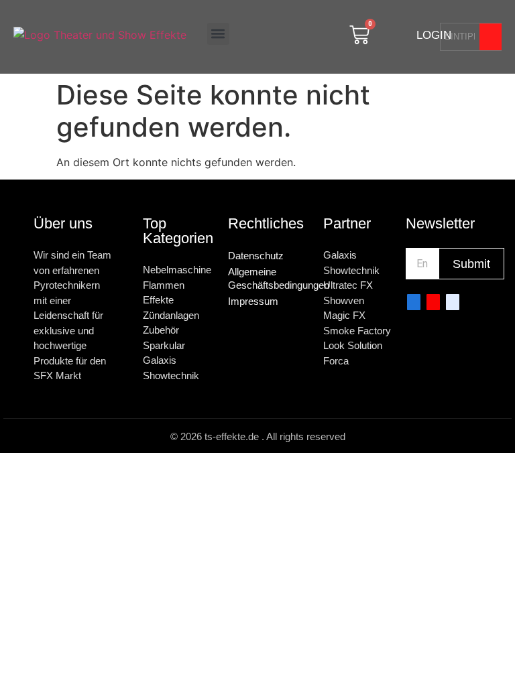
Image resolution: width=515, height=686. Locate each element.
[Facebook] (413, 302)
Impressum (253, 301)
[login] (402, 35)
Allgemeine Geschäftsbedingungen (269, 278)
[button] (218, 34)
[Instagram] (452, 302)
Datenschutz (256, 255)
